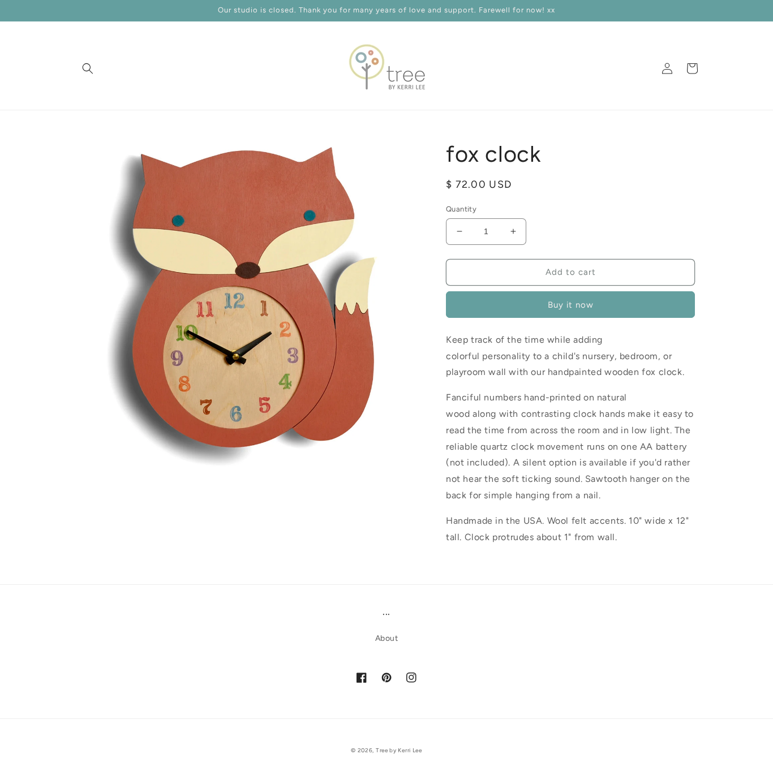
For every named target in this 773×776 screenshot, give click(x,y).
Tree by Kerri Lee (399, 750)
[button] (87, 68)
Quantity (461, 209)
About (386, 638)
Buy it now (571, 305)
